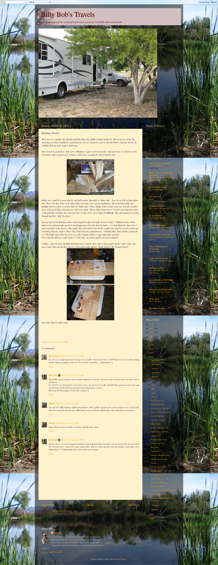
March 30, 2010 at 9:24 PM (72, 440)
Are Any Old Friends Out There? (161, 227)
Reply (51, 366)
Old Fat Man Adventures (159, 163)
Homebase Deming (159, 482)
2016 (151, 332)
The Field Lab (155, 196)
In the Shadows (155, 215)
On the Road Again (157, 225)
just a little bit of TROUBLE (161, 279)
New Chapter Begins (157, 218)
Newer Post (48, 505)
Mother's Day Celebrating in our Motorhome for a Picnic (161, 178)
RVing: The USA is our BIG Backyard (161, 173)
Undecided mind (158, 416)
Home (90, 505)
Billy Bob (53, 375)
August (155, 376)
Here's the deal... (155, 301)
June (154, 384)
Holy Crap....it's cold (159, 478)
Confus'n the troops (159, 439)
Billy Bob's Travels (68, 14)
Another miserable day (160, 455)
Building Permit (157, 404)
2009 (151, 514)
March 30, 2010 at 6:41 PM (67, 403)
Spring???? (156, 435)
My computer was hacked (158, 208)
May (154, 388)
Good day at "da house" (161, 408)
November (156, 364)
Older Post (133, 505)
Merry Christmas (155, 189)
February (156, 505)
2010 (151, 356)
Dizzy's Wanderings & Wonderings (158, 247)
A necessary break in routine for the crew (161, 238)
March (154, 397)
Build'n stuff (156, 470)
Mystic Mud (154, 298)
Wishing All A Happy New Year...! (162, 260)
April (154, 393)
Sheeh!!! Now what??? (160, 412)
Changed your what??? (160, 474)
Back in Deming (157, 486)
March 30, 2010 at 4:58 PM (72, 375)
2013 (151, 344)
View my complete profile (52, 552)
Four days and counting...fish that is (163, 499)
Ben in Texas (54, 355)
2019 (151, 324)
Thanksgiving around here (159, 282)
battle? (152, 199)
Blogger (123, 559)
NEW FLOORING (156, 165)
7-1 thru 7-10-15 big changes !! (160, 291)
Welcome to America (159, 431)
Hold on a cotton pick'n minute (163, 490)
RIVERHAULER (156, 308)
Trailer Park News (158, 466)
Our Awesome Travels (158, 187)
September (156, 372)
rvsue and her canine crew (160, 234)
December (156, 360)
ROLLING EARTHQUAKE (160, 289)
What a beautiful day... (160, 427)
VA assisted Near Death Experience (158, 271)
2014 (151, 340)
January (155, 509)
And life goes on (157, 400)
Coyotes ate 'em (157, 443)
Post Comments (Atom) (62, 510)
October (155, 368)
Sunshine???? (157, 451)
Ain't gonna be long (159, 494)
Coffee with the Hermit (158, 258)
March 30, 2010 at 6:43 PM (67, 423)
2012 (151, 348)
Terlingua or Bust (156, 267)
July (154, 380)
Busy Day (155, 447)
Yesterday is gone (158, 420)
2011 (151, 352)
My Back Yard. (154, 251)
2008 (151, 518)
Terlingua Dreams (156, 206)
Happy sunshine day (159, 459)
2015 (151, 336)
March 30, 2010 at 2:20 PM (72, 355)
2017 (151, 328)
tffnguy (52, 403)
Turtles (154, 463)
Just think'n (155, 424)
